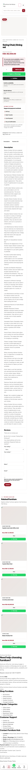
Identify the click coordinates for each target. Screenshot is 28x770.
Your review (7, 452)
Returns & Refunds (8, 724)
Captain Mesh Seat (7, 564)
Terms (14, 761)
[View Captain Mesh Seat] (14, 551)
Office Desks (6, 709)
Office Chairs (6, 707)
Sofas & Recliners (8, 715)
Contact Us (6, 720)
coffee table (5, 633)
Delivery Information (8, 722)
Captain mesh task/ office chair (10, 528)
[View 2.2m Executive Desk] (14, 587)
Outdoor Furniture (8, 700)
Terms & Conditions (8, 728)
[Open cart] (19, 5)
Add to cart (18, 69)
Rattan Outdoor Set (7, 635)
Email (6, 470)
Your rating (7, 446)
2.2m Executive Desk (7, 599)
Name (6, 464)
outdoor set (15, 39)
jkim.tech (7, 758)
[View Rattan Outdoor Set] (14, 623)
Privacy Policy (7, 726)
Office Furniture (7, 696)
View (14, 535)
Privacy (10, 761)
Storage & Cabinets (8, 702)
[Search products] (23, 10)
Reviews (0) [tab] (15, 141)
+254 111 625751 (18, 737)
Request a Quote (4, 673)
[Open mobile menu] (23, 5)
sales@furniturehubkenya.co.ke (14, 739)
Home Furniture (7, 698)
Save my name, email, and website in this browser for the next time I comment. (13, 480)
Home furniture (9, 39)
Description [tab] (7, 141)
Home (4, 39)
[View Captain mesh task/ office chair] (14, 515)
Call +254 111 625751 (15, 673)
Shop (1, 761)
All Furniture (6, 694)
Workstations (6, 711)
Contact (5, 761)
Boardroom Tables (8, 713)
